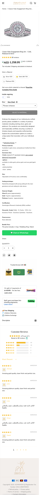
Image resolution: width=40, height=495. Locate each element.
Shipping (14, 66)
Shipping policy (26, 492)
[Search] (31, 3)
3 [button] (20, 450)
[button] (3, 3)
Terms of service (13, 492)
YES (8, 97)
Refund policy (13, 489)
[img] (6, 366)
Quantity (5, 244)
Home (4, 9)
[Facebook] (4, 255)
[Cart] (35, 3)
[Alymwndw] (19, 3)
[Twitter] (9, 255)
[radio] (8, 77)
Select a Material (7, 72)
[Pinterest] (14, 255)
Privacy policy (25, 489)
